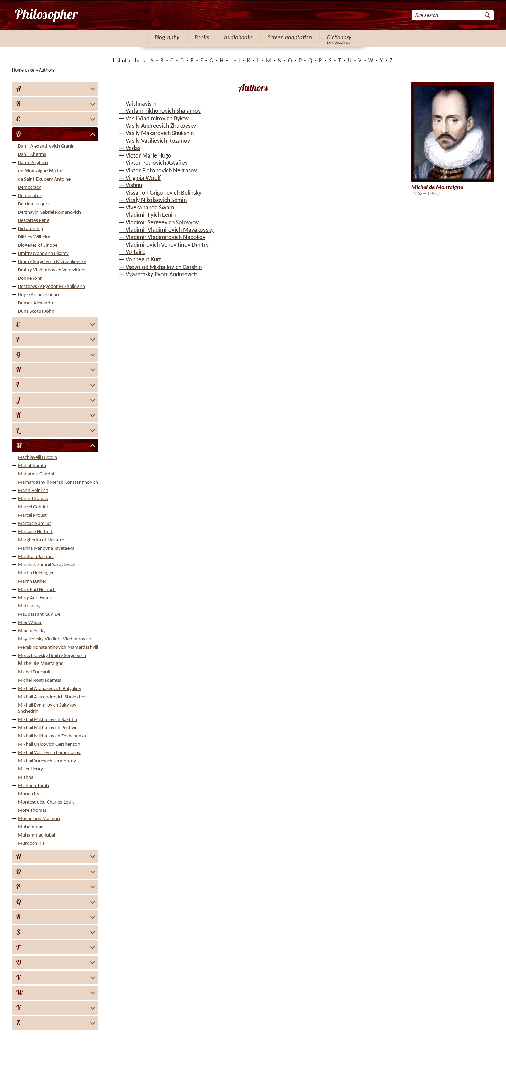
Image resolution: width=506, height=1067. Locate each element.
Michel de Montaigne (41, 664)
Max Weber (30, 622)
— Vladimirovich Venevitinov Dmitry (164, 245)
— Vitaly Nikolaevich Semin (153, 200)
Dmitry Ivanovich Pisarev (43, 253)
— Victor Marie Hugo (145, 156)
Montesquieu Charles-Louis (46, 802)
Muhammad (31, 827)
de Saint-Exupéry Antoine (44, 179)
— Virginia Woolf (140, 178)
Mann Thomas (33, 499)
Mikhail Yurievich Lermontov (47, 761)
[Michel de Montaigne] (46, 15)
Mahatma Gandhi (36, 474)
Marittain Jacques (36, 556)
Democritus (30, 195)
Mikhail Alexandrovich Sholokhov (52, 697)
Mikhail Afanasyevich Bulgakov (49, 688)
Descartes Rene (33, 220)
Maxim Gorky (32, 631)
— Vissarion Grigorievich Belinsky (160, 193)
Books (201, 38)
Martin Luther (32, 581)
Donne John (30, 278)
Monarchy (28, 794)
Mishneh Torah (33, 785)
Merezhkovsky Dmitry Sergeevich (52, 655)
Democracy (29, 187)
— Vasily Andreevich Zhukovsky (157, 126)
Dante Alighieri (33, 162)
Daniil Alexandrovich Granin (46, 146)
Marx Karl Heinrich (37, 589)
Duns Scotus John (36, 311)
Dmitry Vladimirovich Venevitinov (52, 270)
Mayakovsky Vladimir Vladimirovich (54, 639)
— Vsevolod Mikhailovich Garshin (160, 267)
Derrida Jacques (34, 204)
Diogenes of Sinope (37, 245)
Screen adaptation (290, 38)
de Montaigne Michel (41, 171)
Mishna (25, 777)
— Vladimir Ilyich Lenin (147, 215)
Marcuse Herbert (35, 532)
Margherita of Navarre (41, 540)
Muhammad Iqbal (36, 835)
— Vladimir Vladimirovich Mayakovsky (166, 230)
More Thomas (32, 810)
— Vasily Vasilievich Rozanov (154, 141)
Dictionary (339, 38)
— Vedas (129, 148)
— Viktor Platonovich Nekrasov (158, 171)
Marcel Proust (32, 515)
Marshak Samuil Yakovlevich (46, 565)
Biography (167, 38)
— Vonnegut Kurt (140, 260)
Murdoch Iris (31, 843)
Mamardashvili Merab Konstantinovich (58, 482)
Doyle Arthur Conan (38, 295)
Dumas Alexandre (36, 303)
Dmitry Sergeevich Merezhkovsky (52, 262)
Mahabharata (32, 465)
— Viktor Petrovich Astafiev (153, 163)
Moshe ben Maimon (39, 818)
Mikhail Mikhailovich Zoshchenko (52, 736)
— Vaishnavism (137, 104)
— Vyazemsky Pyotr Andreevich (158, 274)
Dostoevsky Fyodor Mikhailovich (51, 286)
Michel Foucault (34, 672)
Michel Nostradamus (39, 680)
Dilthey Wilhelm (34, 237)
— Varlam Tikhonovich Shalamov (160, 111)
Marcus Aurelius (34, 523)
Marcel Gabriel (33, 507)
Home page (23, 70)
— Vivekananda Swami (147, 208)
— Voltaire (132, 252)
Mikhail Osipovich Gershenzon (49, 744)
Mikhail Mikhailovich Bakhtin (47, 719)
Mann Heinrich (33, 490)
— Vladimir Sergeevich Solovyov (159, 222)
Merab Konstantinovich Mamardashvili (58, 647)
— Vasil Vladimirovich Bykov (154, 119)
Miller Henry (30, 769)
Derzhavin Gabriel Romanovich (49, 212)
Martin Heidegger (36, 573)
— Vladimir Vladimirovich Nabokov (162, 237)
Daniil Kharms (32, 154)
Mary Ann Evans (35, 598)
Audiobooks (238, 38)
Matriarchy (29, 606)
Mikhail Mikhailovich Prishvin (48, 728)
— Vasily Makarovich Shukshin (156, 133)
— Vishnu (130, 185)
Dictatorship (30, 228)
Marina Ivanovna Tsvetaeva (46, 548)
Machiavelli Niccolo (37, 457)
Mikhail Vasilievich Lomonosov (49, 752)
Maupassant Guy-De (39, 614)
